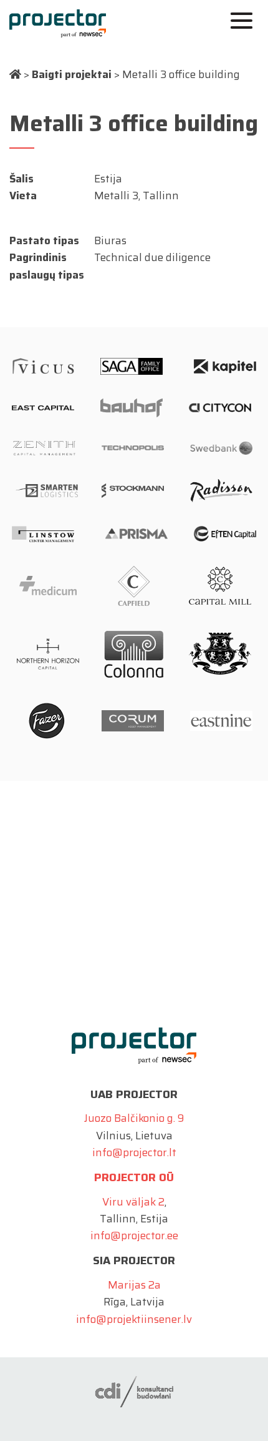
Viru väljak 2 (133, 1202)
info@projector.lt (134, 1152)
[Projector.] (15, 74)
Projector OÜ (134, 1177)
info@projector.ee (134, 1235)
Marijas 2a (134, 1285)
